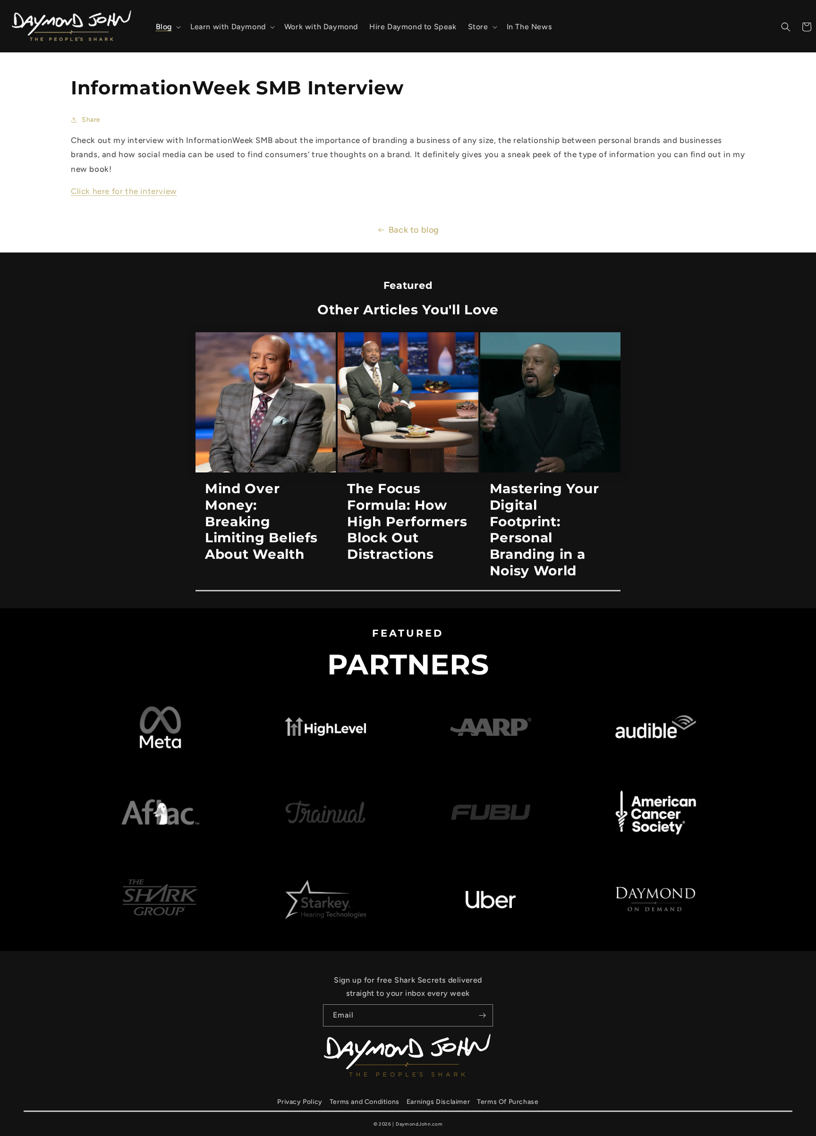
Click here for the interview (124, 191)
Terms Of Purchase (507, 1102)
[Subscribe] (482, 1015)
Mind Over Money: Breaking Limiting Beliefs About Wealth (261, 521)
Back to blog (414, 230)
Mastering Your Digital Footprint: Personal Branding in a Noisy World (544, 529)
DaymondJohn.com (419, 1124)
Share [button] (91, 120)
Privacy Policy (299, 1102)
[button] (167, 27)
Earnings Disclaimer (438, 1102)
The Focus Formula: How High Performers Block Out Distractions (407, 521)
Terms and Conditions (365, 1102)
